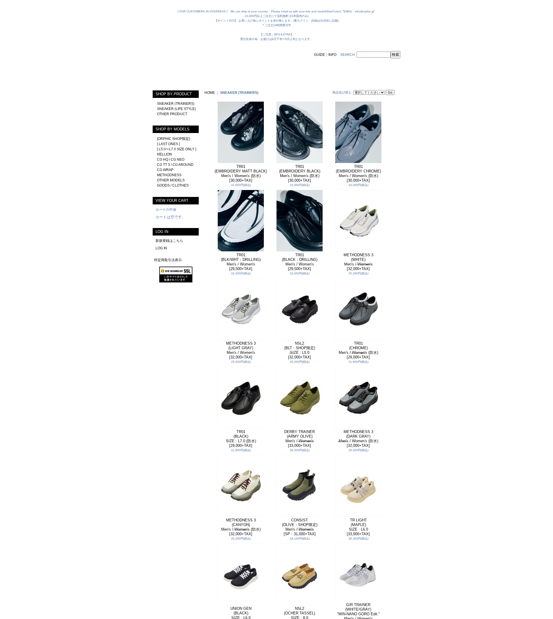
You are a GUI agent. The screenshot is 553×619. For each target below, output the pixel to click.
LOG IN (161, 248)
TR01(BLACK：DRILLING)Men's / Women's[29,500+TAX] (299, 262)
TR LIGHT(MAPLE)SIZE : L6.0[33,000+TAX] (358, 527)
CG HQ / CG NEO (170, 159)
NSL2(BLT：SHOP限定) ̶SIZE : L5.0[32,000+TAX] (299, 350)
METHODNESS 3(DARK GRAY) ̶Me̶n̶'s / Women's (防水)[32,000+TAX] (358, 439)
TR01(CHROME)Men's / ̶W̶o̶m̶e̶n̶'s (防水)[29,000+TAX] (358, 350)
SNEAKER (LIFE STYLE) (176, 109)
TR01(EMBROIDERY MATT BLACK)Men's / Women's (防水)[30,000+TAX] (241, 173)
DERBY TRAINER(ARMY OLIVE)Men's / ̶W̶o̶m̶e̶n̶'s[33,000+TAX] (299, 439)
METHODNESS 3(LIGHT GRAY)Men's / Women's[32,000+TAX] (241, 350)
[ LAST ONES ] (168, 144)
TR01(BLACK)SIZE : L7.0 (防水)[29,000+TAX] (241, 439)
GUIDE (319, 55)
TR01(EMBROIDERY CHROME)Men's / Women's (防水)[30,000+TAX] (358, 173)
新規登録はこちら (169, 241)
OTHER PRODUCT (172, 114)
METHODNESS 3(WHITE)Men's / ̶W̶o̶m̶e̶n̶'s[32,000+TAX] (358, 262)
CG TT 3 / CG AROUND (175, 165)
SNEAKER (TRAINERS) (175, 104)
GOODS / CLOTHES (173, 185)
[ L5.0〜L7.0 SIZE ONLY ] (176, 149)
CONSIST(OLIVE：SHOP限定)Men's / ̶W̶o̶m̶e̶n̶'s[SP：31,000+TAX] (299, 527)
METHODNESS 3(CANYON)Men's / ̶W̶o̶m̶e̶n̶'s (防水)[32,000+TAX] (241, 527)
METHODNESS (169, 175)
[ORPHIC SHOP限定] (173, 139)
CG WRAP (165, 170)
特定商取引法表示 (168, 260)
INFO (332, 55)
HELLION (164, 154)
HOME (209, 93)
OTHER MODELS (171, 180)
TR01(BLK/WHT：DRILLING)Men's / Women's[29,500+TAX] (241, 262)
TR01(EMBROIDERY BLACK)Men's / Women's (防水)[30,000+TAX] (299, 173)
